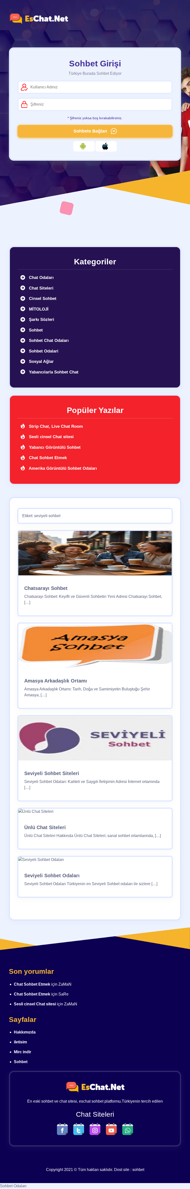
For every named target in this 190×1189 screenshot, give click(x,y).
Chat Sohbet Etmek (47, 457)
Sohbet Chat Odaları (48, 340)
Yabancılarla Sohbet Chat (53, 372)
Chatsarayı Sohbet (46, 588)
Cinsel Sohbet (42, 298)
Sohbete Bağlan (90, 131)
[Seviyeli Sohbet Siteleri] (95, 740)
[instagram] (96, 1129)
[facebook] (63, 1129)
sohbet (138, 1170)
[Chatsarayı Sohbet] (95, 555)
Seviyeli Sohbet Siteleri (51, 773)
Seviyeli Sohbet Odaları (52, 875)
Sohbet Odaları (13, 1186)
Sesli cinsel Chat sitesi (51, 436)
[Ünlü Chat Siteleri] (35, 813)
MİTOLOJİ (38, 309)
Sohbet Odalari (43, 351)
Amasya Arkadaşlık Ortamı (55, 680)
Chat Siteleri (40, 288)
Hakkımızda (25, 1032)
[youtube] (112, 1129)
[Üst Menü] (173, 19)
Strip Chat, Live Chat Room (55, 426)
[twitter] (80, 1129)
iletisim (20, 1042)
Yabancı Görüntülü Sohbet (54, 447)
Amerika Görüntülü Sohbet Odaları (62, 468)
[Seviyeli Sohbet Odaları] (41, 861)
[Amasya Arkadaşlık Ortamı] (95, 647)
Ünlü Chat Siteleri (45, 827)
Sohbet (35, 330)
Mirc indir (22, 1052)
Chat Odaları (41, 277)
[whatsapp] (127, 1129)
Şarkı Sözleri (41, 319)
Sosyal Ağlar (41, 361)
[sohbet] (38, 18)
